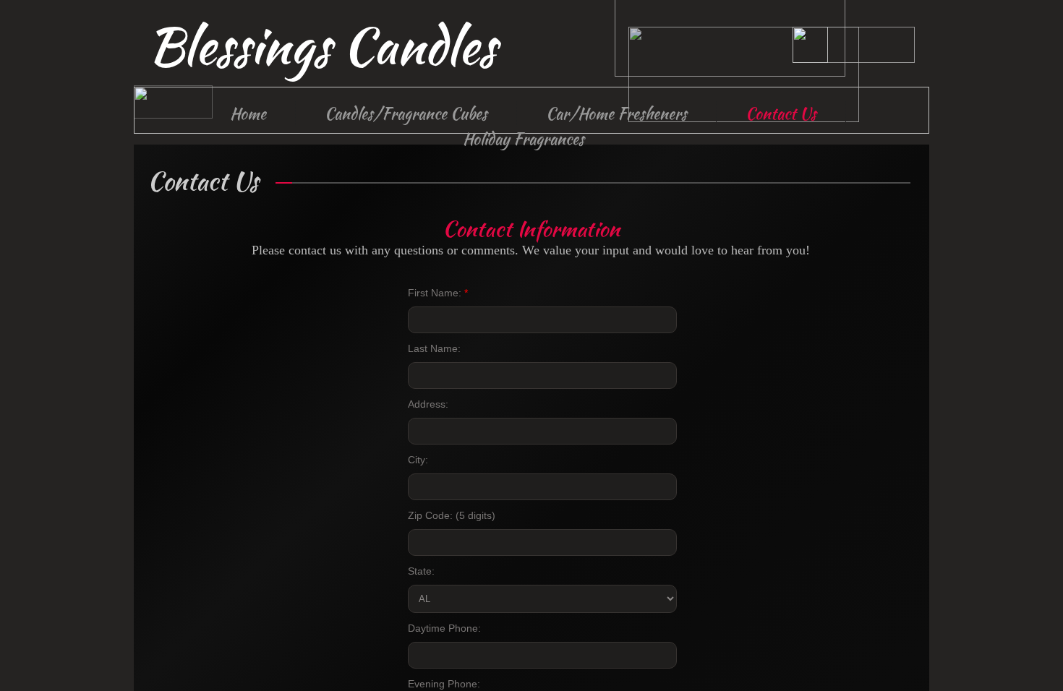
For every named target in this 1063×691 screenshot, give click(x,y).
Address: (428, 404)
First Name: (438, 293)
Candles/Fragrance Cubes (406, 113)
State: (421, 571)
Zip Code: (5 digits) (451, 515)
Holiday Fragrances (523, 138)
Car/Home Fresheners (616, 113)
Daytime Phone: (444, 628)
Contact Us (781, 113)
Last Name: (434, 348)
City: (418, 459)
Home (248, 113)
